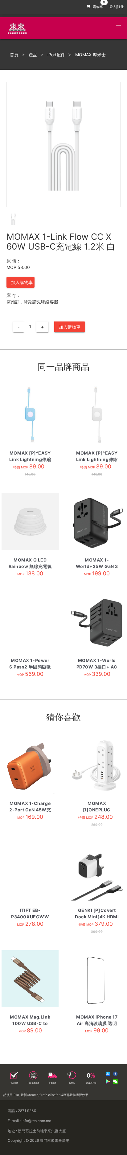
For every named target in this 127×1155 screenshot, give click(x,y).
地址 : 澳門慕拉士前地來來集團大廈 (37, 1131)
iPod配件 (56, 54)
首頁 (14, 54)
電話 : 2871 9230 (22, 1110)
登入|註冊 (116, 7)
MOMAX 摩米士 (90, 54)
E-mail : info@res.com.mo (29, 1120)
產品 (33, 54)
